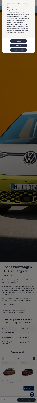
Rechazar (18, 45)
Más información (19, 50)
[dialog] (18, 201)
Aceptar (18, 41)
